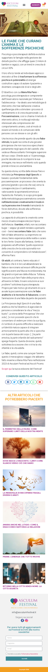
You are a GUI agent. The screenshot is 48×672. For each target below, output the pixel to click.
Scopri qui (7, 368)
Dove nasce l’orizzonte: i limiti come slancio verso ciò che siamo (23, 462)
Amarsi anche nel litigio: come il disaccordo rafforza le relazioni (21, 526)
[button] (24, 5)
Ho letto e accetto (23, 654)
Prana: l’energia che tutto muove (21, 557)
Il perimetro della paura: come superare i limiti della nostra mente (23, 430)
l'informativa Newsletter (29, 654)
